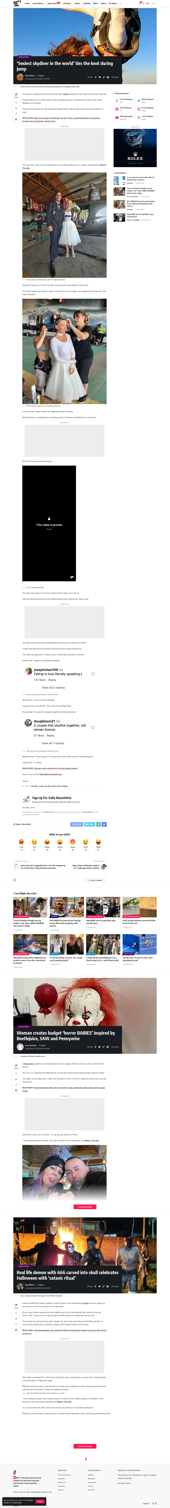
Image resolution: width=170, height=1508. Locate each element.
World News (24, 57)
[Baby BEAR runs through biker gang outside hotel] (119, 217)
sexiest (66, 94)
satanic (85, 1303)
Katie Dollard (30, 75)
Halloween (29, 1064)
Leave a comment (96, 880)
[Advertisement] (64, 144)
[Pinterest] (124, 109)
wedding (64, 786)
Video (54, 786)
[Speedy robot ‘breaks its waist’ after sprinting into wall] (140, 944)
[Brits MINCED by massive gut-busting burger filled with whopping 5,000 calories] (119, 204)
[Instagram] (146, 109)
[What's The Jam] (17, 3)
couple (41, 786)
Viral (59, 786)
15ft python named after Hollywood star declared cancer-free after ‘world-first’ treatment (29, 960)
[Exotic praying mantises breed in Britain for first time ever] (140, 907)
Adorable (34, 786)
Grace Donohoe (31, 1045)
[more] (121, 3)
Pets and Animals (132, 196)
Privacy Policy (87, 812)
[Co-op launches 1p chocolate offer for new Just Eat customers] (119, 180)
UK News (130, 183)
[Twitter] (146, 101)
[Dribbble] (146, 118)
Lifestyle (54, 954)
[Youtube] (124, 118)
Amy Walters (30, 1285)
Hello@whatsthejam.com (50, 774)
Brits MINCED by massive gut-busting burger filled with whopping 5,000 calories (141, 203)
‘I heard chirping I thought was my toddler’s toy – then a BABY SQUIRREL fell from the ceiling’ (141, 190)
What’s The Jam (92, 1140)
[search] (143, 3)
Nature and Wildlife (133, 220)
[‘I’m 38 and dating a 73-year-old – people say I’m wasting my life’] (67, 944)
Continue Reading (85, 1207)
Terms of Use (17, 1502)
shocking (48, 786)
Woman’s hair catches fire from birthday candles (56, 768)
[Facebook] (124, 101)
